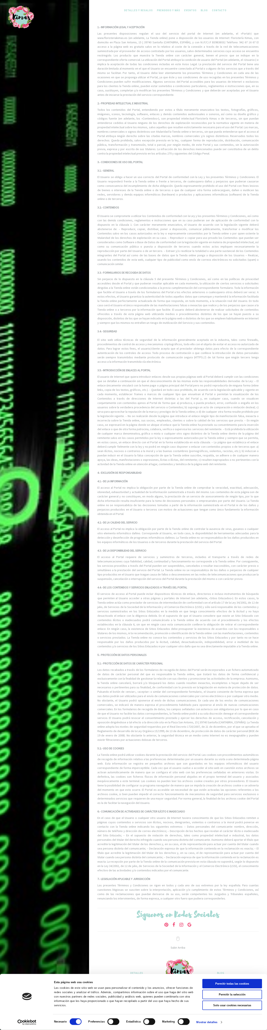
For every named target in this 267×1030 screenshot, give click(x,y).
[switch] (113, 1021)
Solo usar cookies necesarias (232, 1005)
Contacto (219, 10)
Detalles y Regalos (138, 10)
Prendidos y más (168, 10)
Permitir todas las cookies (232, 983)
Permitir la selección (232, 994)
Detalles (136, 972)
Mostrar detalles (206, 1022)
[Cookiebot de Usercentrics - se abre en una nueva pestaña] (27, 1022)
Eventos (190, 10)
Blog (204, 10)
